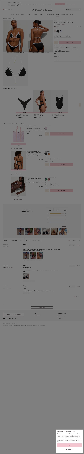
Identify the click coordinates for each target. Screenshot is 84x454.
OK (69, 445)
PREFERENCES (69, 449)
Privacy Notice (71, 440)
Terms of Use (78, 440)
